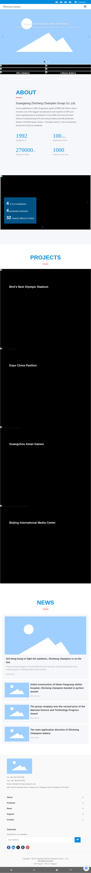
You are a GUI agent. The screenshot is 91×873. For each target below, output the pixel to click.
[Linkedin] (13, 848)
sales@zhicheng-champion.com (24, 784)
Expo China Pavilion (23, 365)
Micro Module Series (68, 79)
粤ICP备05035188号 (45, 861)
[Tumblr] (23, 848)
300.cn (47, 864)
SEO (35, 864)
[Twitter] (18, 848)
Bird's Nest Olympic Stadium (28, 286)
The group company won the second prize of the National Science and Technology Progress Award (57, 710)
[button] (42, 61)
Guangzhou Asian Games (26, 444)
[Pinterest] (27, 848)
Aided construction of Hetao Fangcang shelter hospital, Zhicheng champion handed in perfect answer (57, 688)
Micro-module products (23, 79)
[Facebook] (8, 848)
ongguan (53, 864)
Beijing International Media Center (32, 522)
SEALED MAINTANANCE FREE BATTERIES (31, 26)
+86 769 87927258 (16, 777)
